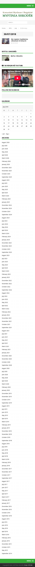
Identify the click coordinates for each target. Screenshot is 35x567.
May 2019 (5, 415)
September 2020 (7, 365)
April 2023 (5, 268)
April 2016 (5, 531)
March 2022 (5, 309)
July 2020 (4, 371)
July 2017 (4, 484)
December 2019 (7, 393)
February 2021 (6, 349)
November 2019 (7, 396)
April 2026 (5, 155)
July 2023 (4, 258)
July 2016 (4, 522)
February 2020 (6, 387)
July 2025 (4, 183)
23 (4, 126)
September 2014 (7, 553)
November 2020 (7, 359)
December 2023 (7, 243)
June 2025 (5, 186)
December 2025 (7, 167)
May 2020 (5, 378)
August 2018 (5, 443)
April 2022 (5, 305)
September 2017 (7, 478)
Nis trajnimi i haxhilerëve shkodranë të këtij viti (19, 40)
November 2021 (7, 321)
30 (4, 129)
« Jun (3, 134)
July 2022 (4, 296)
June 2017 (5, 487)
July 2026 (4, 145)
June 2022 (5, 299)
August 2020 (5, 368)
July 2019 (4, 409)
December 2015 (7, 544)
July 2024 (4, 221)
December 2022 (7, 280)
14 (26, 120)
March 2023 (5, 271)
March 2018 (5, 459)
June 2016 (5, 525)
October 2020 (6, 362)
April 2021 (5, 343)
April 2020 (5, 381)
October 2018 (6, 437)
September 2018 (7, 440)
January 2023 (6, 277)
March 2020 (5, 384)
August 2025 (5, 180)
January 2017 (6, 503)
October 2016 (6, 513)
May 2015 (5, 550)
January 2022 (6, 315)
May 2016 (5, 528)
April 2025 (5, 193)
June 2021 (5, 337)
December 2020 (7, 356)
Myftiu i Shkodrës (17, 56)
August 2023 (5, 255)
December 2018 (7, 431)
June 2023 (5, 262)
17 (8, 123)
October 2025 (6, 174)
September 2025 (7, 177)
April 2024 (5, 230)
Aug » (7, 134)
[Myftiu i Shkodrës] (5, 60)
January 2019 (6, 428)
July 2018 (4, 447)
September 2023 (7, 252)
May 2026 (5, 152)
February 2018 (6, 462)
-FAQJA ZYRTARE (28, 565)
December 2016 (7, 506)
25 (13, 126)
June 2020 (5, 374)
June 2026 (5, 149)
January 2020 (6, 390)
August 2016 (5, 519)
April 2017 (5, 494)
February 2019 (6, 425)
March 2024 (5, 233)
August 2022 (5, 293)
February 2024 (6, 236)
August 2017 (5, 481)
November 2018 (7, 434)
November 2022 (7, 283)
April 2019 (5, 418)
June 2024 (5, 224)
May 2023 (5, 265)
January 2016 (6, 541)
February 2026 (6, 161)
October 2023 (6, 249)
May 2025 (5, 189)
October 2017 (6, 475)
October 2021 (6, 324)
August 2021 (5, 331)
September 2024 (7, 214)
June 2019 (5, 412)
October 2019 (6, 400)
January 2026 (6, 164)
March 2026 (5, 158)
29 (31, 126)
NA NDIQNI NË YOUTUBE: (13, 66)
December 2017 (7, 469)
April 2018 (5, 456)
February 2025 (6, 199)
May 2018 (5, 453)
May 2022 (5, 302)
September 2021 (7, 327)
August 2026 (5, 142)
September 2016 (7, 516)
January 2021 (6, 353)
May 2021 (5, 340)
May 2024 (5, 227)
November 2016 (7, 509)
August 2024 (5, 218)
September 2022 (7, 290)
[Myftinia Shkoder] (17, 14)
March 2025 (5, 196)
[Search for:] (17, 22)
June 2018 (5, 450)
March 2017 (5, 497)
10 (8, 120)
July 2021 (4, 334)
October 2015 (6, 547)
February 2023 (6, 274)
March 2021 (5, 346)
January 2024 (6, 240)
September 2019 (7, 403)
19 (17, 123)
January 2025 (6, 202)
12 (17, 120)
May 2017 (5, 491)
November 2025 (7, 171)
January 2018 (6, 465)
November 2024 (7, 208)
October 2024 (6, 211)
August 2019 (5, 406)
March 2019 (5, 422)
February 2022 (6, 312)
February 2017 (6, 500)
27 (22, 126)
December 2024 (7, 205)
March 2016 (5, 534)
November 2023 (7, 246)
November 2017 (7, 472)
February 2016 (6, 538)
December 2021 (7, 318)
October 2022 (6, 287)
